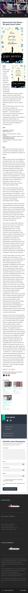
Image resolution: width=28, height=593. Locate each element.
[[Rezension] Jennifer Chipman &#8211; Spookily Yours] (17, 384)
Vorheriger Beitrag (9, 433)
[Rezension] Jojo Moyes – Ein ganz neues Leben (13, 23)
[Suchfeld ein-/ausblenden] (26, 15)
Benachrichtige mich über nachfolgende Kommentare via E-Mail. (13, 480)
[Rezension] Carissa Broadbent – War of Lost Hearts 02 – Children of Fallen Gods (7, 403)
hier (4, 172)
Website (4, 473)
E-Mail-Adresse (6, 467)
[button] (4, 375)
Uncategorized (8, 429)
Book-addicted (14, 4)
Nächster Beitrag (9, 435)
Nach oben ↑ (23, 590)
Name (4, 461)
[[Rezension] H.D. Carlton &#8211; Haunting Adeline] (7, 384)
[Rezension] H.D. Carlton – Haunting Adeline (7, 389)
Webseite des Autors (10, 420)
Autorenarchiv (7, 420)
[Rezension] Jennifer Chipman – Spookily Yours (17, 389)
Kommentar (6, 447)
